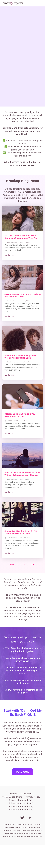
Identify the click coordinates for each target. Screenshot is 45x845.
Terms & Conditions (12, 797)
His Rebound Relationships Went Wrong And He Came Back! (20, 356)
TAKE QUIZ (22, 771)
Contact (14, 794)
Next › (34, 564)
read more (9, 255)
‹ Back (11, 564)
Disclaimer (26, 794)
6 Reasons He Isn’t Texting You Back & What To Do (19, 415)
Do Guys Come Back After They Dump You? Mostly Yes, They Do (20, 236)
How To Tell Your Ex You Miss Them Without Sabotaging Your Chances (22, 473)
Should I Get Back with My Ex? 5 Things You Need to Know (20, 532)
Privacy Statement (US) (21, 809)
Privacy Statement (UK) (21, 800)
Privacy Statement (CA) (21, 806)
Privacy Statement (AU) (21, 803)
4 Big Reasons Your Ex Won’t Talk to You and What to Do (22, 295)
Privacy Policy (33, 797)
